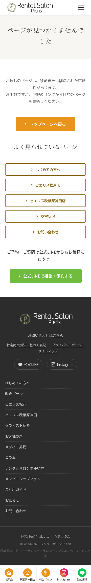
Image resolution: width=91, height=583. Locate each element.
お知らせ (12, 500)
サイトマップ (48, 351)
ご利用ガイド (15, 489)
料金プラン (14, 393)
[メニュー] (81, 7)
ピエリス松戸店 (47, 185)
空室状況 (48, 216)
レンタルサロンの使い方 (24, 468)
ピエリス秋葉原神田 (21, 414)
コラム (10, 457)
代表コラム (62, 536)
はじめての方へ (47, 169)
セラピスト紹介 (17, 425)
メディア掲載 (15, 446)
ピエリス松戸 (15, 404)
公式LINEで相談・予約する (48, 276)
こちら (58, 335)
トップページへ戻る (48, 124)
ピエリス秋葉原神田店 (47, 200)
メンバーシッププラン (22, 478)
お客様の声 (14, 436)
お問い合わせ (47, 231)
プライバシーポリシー (68, 344)
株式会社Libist (39, 536)
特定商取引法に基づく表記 (26, 344)
